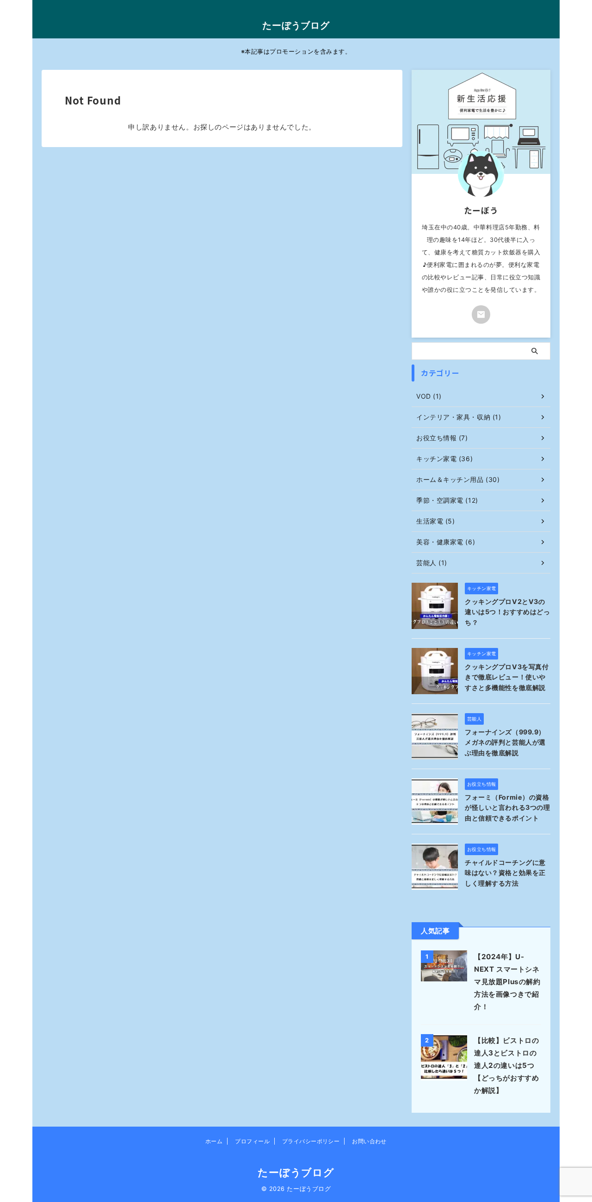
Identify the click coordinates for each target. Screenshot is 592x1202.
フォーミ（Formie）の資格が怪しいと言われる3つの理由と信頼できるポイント (507, 807)
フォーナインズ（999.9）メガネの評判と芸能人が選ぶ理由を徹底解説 (505, 742)
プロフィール (252, 1141)
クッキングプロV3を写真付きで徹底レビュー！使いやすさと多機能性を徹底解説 (507, 677)
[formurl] (481, 314)
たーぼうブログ (296, 25)
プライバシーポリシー (311, 1141)
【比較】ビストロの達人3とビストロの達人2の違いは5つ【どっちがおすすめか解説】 (506, 1065)
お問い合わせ (369, 1141)
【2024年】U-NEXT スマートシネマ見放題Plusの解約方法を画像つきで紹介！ (507, 981)
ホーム (213, 1141)
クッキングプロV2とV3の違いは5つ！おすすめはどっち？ (507, 612)
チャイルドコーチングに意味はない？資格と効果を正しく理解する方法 (505, 872)
